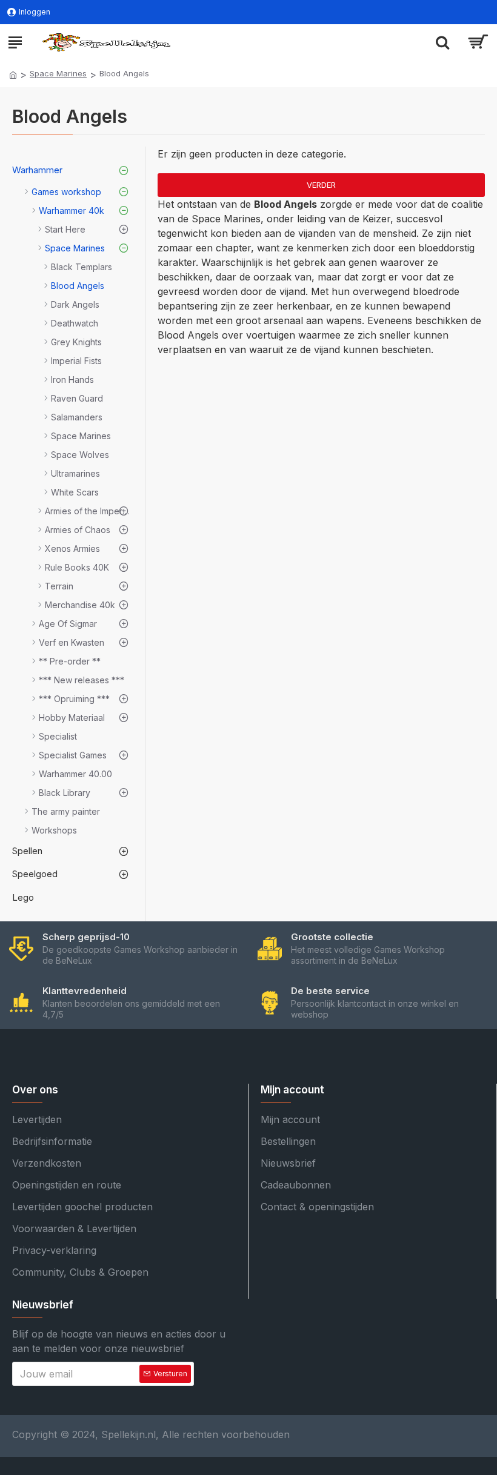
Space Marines (58, 73)
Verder (321, 185)
